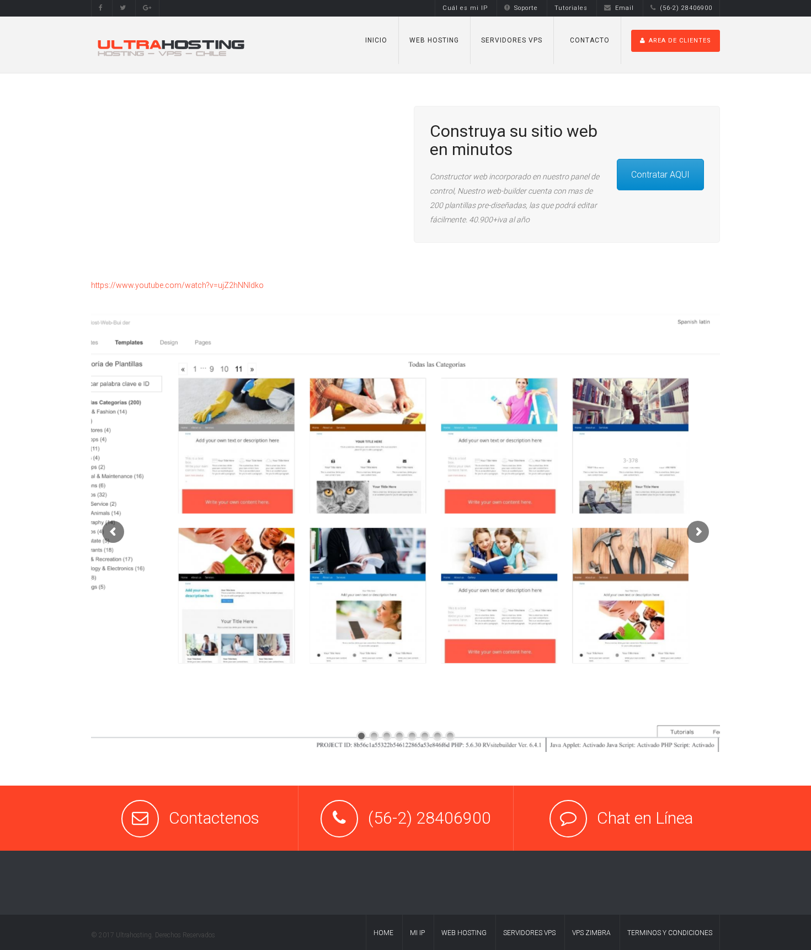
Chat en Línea (645, 818)
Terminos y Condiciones (669, 933)
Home (383, 933)
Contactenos (214, 818)
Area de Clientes (680, 40)
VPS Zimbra (591, 933)
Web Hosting (464, 933)
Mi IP (417, 933)
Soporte (526, 8)
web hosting (434, 40)
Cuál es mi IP (465, 8)
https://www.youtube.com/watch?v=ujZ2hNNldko (177, 285)
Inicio (376, 40)
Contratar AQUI (660, 174)
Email (624, 8)
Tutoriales (571, 8)
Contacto (590, 40)
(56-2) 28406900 (686, 8)
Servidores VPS (511, 40)
